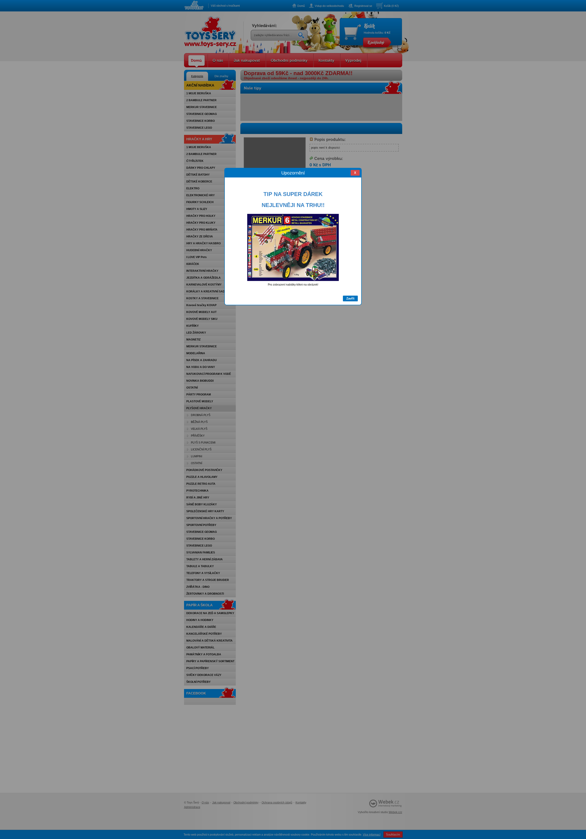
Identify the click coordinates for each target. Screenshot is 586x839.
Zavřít (350, 298)
